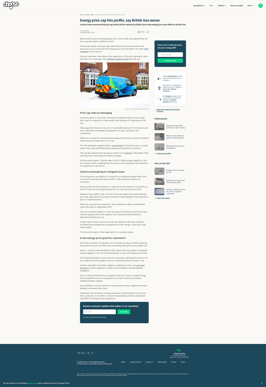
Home (82, 15)
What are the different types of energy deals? (175, 137)
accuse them (117, 145)
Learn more (32, 383)
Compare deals (170, 61)
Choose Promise (135, 362)
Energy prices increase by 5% (175, 171)
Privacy (173, 362)
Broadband (198, 6)
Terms (183, 362)
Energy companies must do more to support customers (175, 191)
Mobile (221, 6)
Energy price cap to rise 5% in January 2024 (175, 181)
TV (211, 6)
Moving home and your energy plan (175, 147)
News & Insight (236, 6)
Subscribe (124, 312)
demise (128, 153)
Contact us (149, 362)
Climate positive (179, 353)
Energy (87, 15)
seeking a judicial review (118, 59)
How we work (162, 362)
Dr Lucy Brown (84, 31)
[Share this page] (148, 32)
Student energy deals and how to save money (175, 126)
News (92, 15)
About (123, 362)
